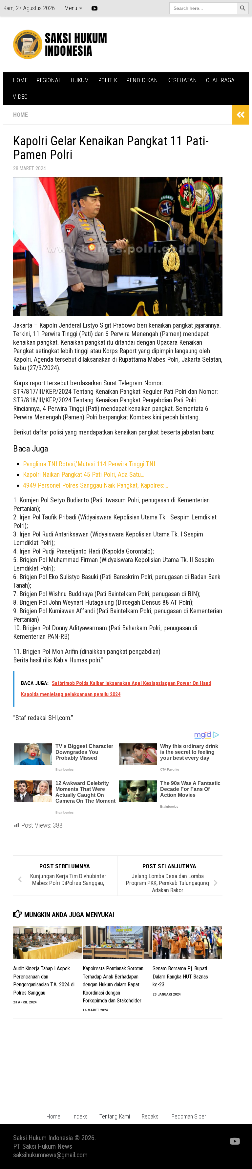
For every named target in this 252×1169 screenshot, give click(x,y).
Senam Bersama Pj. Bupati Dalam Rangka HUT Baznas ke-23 (180, 976)
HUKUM (80, 80)
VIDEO (20, 96)
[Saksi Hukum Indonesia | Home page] (60, 44)
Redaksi (150, 1116)
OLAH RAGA (220, 80)
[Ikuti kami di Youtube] (234, 1141)
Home (53, 1116)
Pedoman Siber (188, 1116)
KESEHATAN (182, 80)
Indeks (80, 1116)
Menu (70, 8)
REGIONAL (49, 80)
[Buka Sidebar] (240, 115)
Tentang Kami (114, 1116)
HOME (20, 80)
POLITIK (107, 80)
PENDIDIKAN (142, 80)
